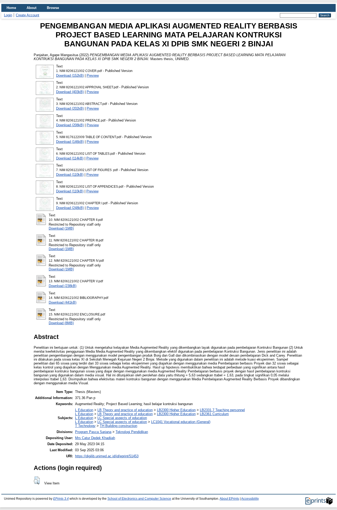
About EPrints (229, 498)
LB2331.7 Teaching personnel (222, 410)
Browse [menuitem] (53, 8)
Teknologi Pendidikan (132, 432)
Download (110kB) (69, 175)
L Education (84, 410)
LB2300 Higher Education (176, 410)
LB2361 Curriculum (214, 414)
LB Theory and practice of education (125, 410)
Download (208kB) (70, 125)
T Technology (85, 426)
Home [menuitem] (11, 8)
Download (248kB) (70, 208)
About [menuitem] (31, 8)
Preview (93, 75)
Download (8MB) (61, 323)
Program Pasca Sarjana (93, 432)
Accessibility (250, 498)
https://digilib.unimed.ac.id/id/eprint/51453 (106, 456)
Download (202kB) (70, 108)
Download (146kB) (70, 142)
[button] (37, 480)
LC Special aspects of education (122, 418)
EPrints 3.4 (61, 498)
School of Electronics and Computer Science (139, 498)
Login (8, 15)
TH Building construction (118, 426)
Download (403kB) (70, 92)
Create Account (27, 15)
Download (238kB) (62, 286)
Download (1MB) (61, 228)
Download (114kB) (69, 158)
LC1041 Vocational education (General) (180, 422)
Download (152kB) (70, 75)
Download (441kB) (62, 302)
